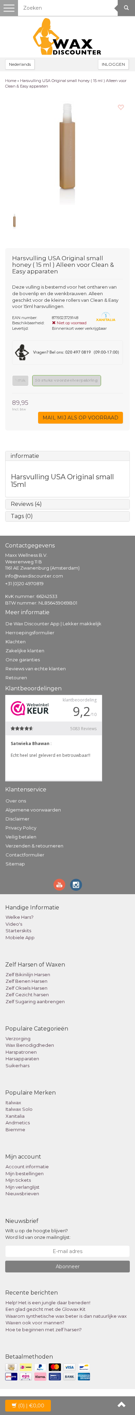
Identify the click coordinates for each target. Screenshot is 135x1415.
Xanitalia (15, 1116)
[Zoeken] (126, 8)
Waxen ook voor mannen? (35, 1322)
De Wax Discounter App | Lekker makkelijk (53, 623)
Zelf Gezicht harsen (27, 994)
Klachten (16, 641)
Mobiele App (20, 937)
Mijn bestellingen (25, 1173)
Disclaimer (17, 819)
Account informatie (27, 1166)
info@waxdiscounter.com (34, 576)
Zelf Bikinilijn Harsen (28, 974)
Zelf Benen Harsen (26, 981)
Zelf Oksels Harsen (26, 988)
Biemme (15, 1129)
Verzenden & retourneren (34, 846)
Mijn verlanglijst (22, 1187)
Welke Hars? (20, 917)
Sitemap (15, 864)
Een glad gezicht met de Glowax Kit (46, 1309)
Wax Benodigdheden (30, 1045)
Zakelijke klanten (25, 650)
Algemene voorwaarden (33, 810)
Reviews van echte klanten (36, 668)
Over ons (16, 801)
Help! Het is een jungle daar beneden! (48, 1302)
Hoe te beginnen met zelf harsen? (44, 1329)
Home (10, 80)
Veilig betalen (21, 837)
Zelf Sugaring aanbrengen (35, 1001)
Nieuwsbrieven (22, 1193)
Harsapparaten (22, 1058)
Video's (14, 924)
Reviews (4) (26, 504)
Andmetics (18, 1122)
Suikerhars (17, 1065)
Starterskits (18, 930)
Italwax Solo (19, 1109)
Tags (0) (22, 516)
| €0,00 (31, 1406)
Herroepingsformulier (30, 632)
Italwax (13, 1102)
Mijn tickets (18, 1180)
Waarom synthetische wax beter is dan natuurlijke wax (66, 1316)
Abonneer (68, 1266)
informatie (25, 456)
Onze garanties (23, 659)
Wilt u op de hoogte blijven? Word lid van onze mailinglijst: (38, 1234)
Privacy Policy (21, 828)
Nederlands (20, 64)
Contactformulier (25, 855)
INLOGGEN (113, 64)
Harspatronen (21, 1052)
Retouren (16, 677)
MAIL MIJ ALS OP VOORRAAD (80, 418)
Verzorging (18, 1038)
